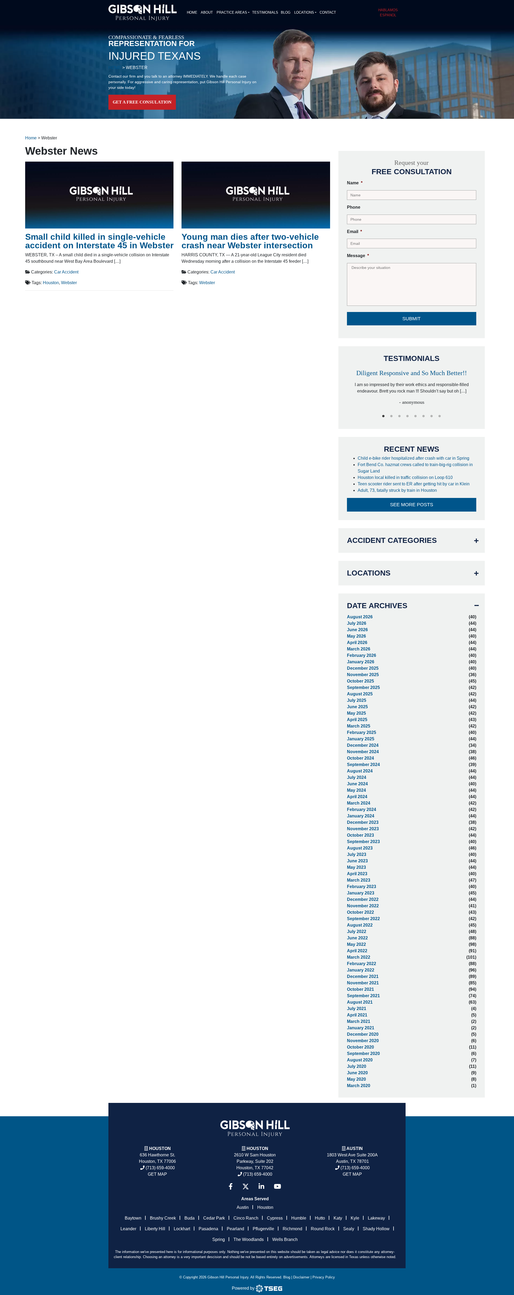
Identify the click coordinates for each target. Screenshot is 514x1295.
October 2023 (360, 835)
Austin (243, 1207)
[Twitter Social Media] (245, 1186)
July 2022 (356, 931)
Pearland (235, 1229)
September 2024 (363, 764)
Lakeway (376, 1218)
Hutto (320, 1218)
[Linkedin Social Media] (261, 1186)
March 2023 (358, 880)
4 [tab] (407, 416)
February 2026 (361, 655)
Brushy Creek (163, 1218)
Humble (298, 1218)
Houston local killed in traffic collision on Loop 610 (406, 477)
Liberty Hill (155, 1229)
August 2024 (360, 771)
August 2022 (360, 925)
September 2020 (363, 1053)
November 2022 (363, 906)
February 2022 (361, 963)
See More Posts (411, 504)
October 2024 (360, 758)
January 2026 (360, 662)
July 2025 (356, 700)
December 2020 (363, 1034)
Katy (338, 1218)
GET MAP (157, 1174)
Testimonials (265, 12)
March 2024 (358, 803)
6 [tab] (423, 416)
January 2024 (360, 816)
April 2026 (357, 642)
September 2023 (363, 841)
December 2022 (363, 899)
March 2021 (358, 1021)
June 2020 (357, 1073)
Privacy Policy (323, 1277)
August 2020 (360, 1060)
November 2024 (363, 751)
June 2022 (357, 938)
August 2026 (360, 617)
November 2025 (363, 674)
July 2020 (356, 1066)
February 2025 (361, 732)
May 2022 (356, 944)
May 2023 (356, 867)
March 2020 (358, 1085)
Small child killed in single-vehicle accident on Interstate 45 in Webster (99, 241)
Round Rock (323, 1229)
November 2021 (363, 983)
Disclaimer (301, 1277)
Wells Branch (285, 1239)
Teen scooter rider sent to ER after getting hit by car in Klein (414, 484)
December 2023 (363, 822)
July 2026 (356, 623)
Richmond (292, 1229)
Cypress (275, 1218)
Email (354, 231)
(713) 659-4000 (160, 1168)
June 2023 (357, 861)
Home (192, 12)
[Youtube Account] (277, 1186)
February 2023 (361, 886)
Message (358, 255)
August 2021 (360, 1002)
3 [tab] (399, 416)
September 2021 (363, 995)
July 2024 (356, 777)
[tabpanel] (412, 385)
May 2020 (356, 1079)
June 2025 (357, 706)
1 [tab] (383, 416)
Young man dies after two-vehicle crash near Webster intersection (250, 241)
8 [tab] (439, 416)
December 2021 (363, 976)
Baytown (133, 1218)
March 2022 (358, 957)
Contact (328, 12)
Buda (189, 1218)
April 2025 (357, 719)
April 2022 (357, 951)
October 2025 (360, 681)
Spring (218, 1239)
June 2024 (357, 784)
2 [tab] (391, 416)
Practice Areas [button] (232, 12)
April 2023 (357, 873)
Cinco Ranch (245, 1218)
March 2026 (358, 649)
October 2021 (360, 989)
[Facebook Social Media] (230, 1186)
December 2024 (363, 745)
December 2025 (363, 668)
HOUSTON (257, 1148)
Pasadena (208, 1229)
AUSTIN (354, 1148)
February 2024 (361, 809)
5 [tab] (415, 416)
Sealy (348, 1229)
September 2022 (363, 918)
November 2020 (363, 1040)
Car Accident (66, 272)
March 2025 (358, 726)
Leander (128, 1229)
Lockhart (182, 1229)
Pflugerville (263, 1229)
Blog (285, 12)
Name (354, 183)
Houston (51, 282)
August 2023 (360, 848)
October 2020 (360, 1047)
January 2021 (360, 1028)
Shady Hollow (376, 1229)
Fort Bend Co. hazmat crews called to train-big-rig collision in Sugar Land (415, 467)
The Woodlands (248, 1239)
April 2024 (357, 796)
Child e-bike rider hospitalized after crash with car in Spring (414, 458)
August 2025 (360, 694)
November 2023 (363, 828)
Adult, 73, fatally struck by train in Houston (398, 490)
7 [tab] (431, 416)
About (207, 12)
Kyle (355, 1218)
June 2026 (357, 629)
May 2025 (356, 713)
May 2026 (356, 636)
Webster (69, 282)
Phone (353, 207)
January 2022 (360, 970)
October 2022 (360, 912)
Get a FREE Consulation (142, 102)
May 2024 (356, 790)
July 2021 (356, 1008)
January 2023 (360, 893)
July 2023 (356, 854)
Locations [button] (304, 12)
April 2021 (357, 1015)
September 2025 (363, 687)
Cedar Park (214, 1218)
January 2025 (360, 739)
